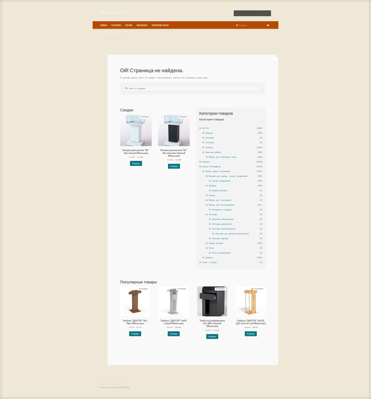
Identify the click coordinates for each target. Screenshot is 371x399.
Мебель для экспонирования (221, 205)
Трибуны (209, 147)
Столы (211, 248)
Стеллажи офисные (220, 238)
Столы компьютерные (221, 253)
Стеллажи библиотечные (222, 219)
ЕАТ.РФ (205, 128)
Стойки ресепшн (216, 243)
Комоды (212, 195)
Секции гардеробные (221, 181)
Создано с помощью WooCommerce (114, 387)
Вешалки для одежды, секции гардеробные (228, 176)
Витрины (209, 133)
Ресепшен (210, 138)
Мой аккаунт (142, 25)
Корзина (128, 25)
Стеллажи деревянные (221, 224)
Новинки (206, 162)
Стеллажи (210, 143)
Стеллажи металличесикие (223, 229)
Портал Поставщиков (211, 167)
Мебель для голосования (220, 200)
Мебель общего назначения (218, 171)
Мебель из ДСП (114, 12)
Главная (103, 25)
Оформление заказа (160, 25)
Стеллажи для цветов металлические (232, 234)
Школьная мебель (213, 152)
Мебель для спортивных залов (222, 157)
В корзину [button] (136, 163)
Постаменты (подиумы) (222, 210)
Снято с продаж (209, 262)
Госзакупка (116, 25)
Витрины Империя (219, 191)
